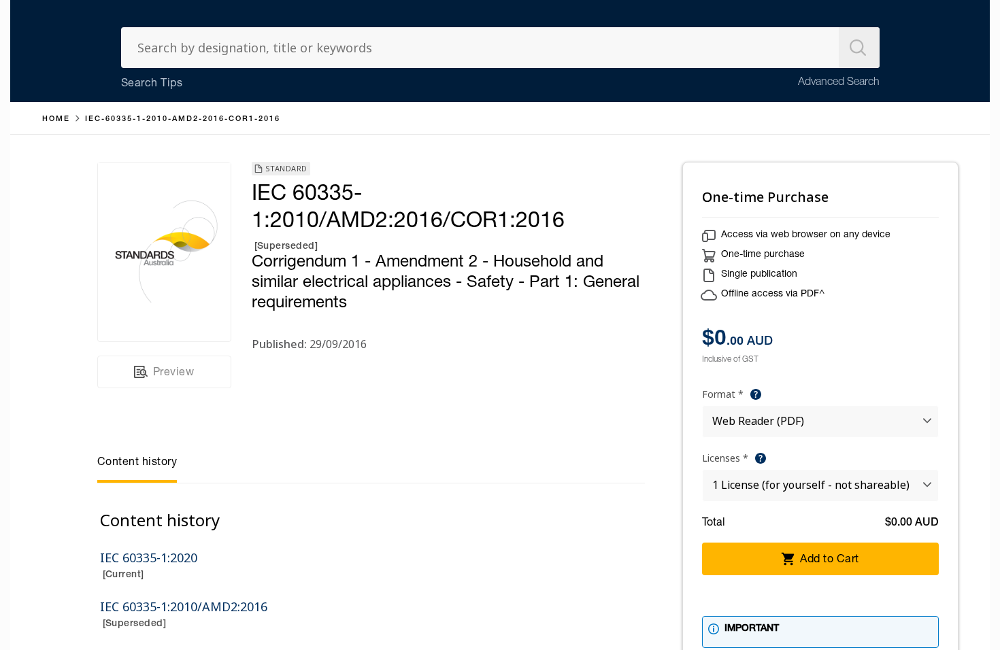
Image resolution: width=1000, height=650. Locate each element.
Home (56, 119)
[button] (756, 394)
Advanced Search (839, 83)
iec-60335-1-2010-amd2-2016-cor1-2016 (182, 119)
